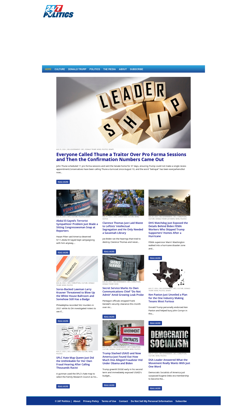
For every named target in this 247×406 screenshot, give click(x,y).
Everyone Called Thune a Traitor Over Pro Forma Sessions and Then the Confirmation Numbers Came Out (121, 156)
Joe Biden (125, 349)
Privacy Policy (91, 401)
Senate (111, 149)
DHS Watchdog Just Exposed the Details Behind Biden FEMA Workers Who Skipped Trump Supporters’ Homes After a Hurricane (168, 229)
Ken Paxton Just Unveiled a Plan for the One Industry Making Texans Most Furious (168, 298)
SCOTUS (105, 219)
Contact (123, 401)
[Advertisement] (123, 44)
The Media (109, 69)
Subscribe (136, 69)
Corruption (76, 283)
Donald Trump (77, 69)
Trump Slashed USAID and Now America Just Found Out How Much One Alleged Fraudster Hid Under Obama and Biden (122, 358)
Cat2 (82, 149)
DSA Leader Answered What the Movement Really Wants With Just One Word (169, 363)
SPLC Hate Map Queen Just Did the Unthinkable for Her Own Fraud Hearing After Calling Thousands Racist (75, 362)
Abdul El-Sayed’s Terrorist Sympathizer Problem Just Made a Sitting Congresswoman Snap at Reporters (77, 225)
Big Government (73, 149)
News (99, 149)
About (123, 69)
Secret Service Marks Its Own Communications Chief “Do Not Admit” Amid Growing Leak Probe (123, 291)
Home (48, 69)
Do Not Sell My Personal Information (152, 401)
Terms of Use (109, 401)
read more (63, 181)
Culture (60, 69)
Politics (94, 69)
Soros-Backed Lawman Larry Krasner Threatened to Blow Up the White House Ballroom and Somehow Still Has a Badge (75, 294)
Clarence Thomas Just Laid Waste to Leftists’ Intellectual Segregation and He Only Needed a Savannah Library (122, 228)
